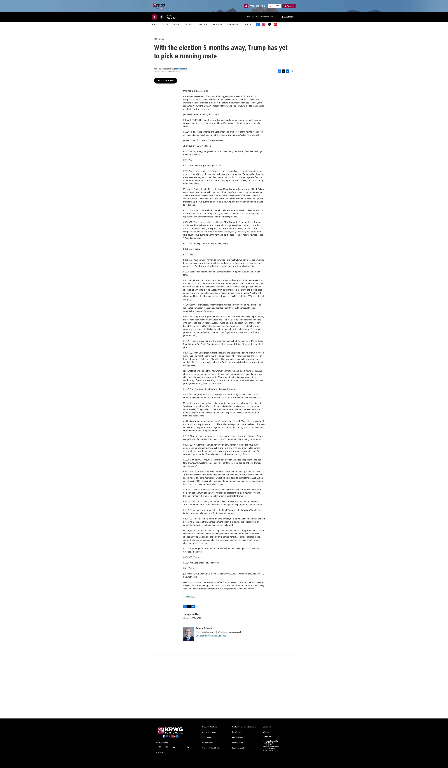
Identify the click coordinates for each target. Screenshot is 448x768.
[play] (154, 17)
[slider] (165, 17)
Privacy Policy (268, 750)
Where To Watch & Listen (211, 748)
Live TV (275, 6)
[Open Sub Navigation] (158, 24)
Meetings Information (271, 741)
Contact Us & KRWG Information (244, 727)
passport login (257, 6)
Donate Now (267, 727)
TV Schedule (206, 737)
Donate (290, 6)
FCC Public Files (268, 743)
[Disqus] (224, 687)
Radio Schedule (207, 743)
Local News (236, 732)
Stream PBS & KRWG (209, 727)
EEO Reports (267, 745)
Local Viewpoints (238, 748)
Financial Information (271, 747)
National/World (237, 743)
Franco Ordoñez (180, 69)
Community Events (209, 732)
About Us (217, 24)
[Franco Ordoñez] (188, 634)
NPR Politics (159, 39)
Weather (266, 732)
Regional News (237, 737)
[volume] (162, 17)
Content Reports (269, 748)
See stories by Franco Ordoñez (211, 635)
